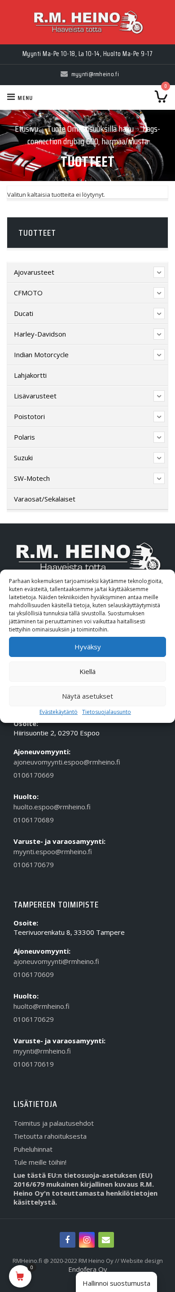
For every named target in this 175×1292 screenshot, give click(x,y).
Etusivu (26, 128)
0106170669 (33, 774)
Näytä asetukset (87, 695)
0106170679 (33, 864)
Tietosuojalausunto (106, 712)
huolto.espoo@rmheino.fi (52, 806)
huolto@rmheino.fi (41, 1006)
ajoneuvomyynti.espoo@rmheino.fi (66, 761)
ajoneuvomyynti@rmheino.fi (56, 961)
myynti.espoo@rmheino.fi (52, 851)
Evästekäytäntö (58, 712)
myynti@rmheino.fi (42, 1050)
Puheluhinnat (32, 1149)
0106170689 (33, 819)
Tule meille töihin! (39, 1162)
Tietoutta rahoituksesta (50, 1136)
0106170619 (33, 1063)
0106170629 (33, 1019)
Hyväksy (87, 646)
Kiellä (87, 671)
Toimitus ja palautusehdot (53, 1123)
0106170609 (33, 974)
